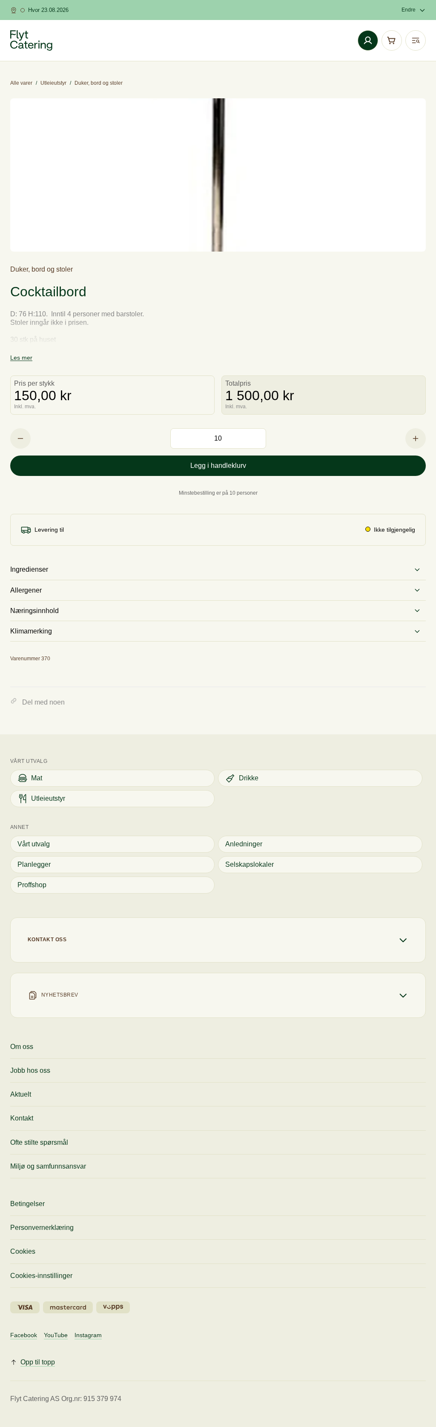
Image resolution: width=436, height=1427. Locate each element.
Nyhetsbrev (59, 995)
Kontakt (21, 1118)
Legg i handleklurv (218, 465)
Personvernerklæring (42, 1227)
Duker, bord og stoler (99, 83)
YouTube (56, 1335)
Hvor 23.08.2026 (48, 10)
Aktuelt (20, 1094)
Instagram (88, 1335)
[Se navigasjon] (415, 40)
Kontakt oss (47, 940)
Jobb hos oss (30, 1070)
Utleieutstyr (53, 83)
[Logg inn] (368, 40)
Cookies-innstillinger (41, 1275)
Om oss (21, 1046)
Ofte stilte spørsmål (39, 1142)
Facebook (23, 1335)
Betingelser (27, 1203)
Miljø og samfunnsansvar (48, 1166)
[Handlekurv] (392, 40)
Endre (409, 10)
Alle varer (21, 83)
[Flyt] (31, 40)
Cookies (22, 1251)
